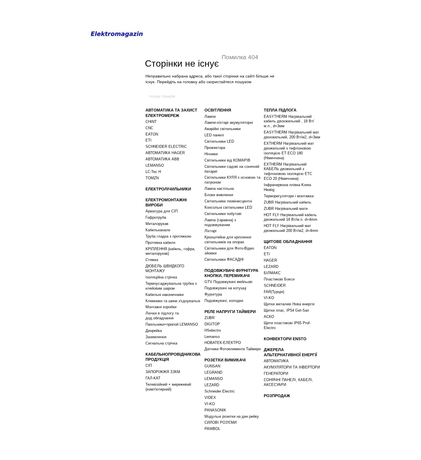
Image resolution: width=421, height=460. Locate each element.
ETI (148, 140)
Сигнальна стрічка (161, 343)
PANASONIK (215, 410)
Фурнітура (213, 294)
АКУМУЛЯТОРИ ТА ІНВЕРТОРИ (292, 367)
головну (190, 81)
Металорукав (156, 224)
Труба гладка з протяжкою (168, 236)
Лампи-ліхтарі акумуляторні (228, 122)
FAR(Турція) (274, 292)
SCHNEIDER (275, 285)
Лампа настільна (219, 188)
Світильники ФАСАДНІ (224, 259)
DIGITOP (212, 324)
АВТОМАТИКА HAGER (165, 153)
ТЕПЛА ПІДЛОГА (280, 110)
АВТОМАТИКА (276, 361)
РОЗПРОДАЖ (277, 395)
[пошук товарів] (272, 96)
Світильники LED (219, 141)
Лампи (210, 116)
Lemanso (212, 336)
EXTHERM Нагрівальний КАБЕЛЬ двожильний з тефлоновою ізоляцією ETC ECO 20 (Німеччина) (288, 171)
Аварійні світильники (222, 129)
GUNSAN (212, 366)
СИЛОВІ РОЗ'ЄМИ (220, 422)
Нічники (211, 154)
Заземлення (155, 337)
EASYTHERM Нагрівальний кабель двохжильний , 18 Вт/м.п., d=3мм (289, 121)
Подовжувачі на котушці (225, 288)
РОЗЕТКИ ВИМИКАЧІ (225, 360)
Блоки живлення (218, 195)
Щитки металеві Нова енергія (289, 304)
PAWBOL (212, 429)
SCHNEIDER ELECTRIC (166, 146)
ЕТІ (267, 254)
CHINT (151, 122)
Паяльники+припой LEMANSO (171, 324)
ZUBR (209, 318)
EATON (151, 134)
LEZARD (211, 385)
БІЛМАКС (272, 273)
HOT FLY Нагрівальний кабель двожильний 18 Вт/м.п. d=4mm (290, 217)
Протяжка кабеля (160, 242)
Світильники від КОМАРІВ (227, 160)
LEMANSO (154, 165)
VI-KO (209, 404)
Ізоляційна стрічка (161, 277)
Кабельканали (157, 230)
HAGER (270, 260)
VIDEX (210, 397)
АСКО (269, 316)
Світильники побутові (222, 214)
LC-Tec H (153, 172)
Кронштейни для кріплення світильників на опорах (227, 239)
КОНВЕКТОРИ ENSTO (285, 338)
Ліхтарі (210, 231)
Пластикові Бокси (279, 279)
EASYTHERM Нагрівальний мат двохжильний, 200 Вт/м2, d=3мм (292, 134)
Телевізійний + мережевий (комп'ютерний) (168, 386)
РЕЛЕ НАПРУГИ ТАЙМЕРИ (230, 311)
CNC (149, 128)
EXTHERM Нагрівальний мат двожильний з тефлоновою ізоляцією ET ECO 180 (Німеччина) (289, 150)
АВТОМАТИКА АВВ (162, 159)
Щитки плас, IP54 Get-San (286, 310)
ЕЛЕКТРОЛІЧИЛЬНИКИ (168, 189)
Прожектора (214, 148)
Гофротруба (155, 217)
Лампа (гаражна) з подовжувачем (220, 222)
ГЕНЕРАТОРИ (276, 373)
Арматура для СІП (161, 211)
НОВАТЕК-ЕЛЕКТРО (222, 342)
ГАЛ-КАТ (152, 378)
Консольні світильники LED (228, 207)
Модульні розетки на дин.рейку (231, 416)
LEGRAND (213, 372)
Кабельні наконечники (164, 294)
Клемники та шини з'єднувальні (172, 301)
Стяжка (151, 260)
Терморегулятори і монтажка (289, 196)
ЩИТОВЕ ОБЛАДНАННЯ (288, 241)
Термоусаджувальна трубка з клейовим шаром (171, 285)
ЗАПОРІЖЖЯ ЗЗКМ (162, 372)
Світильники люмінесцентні (228, 201)
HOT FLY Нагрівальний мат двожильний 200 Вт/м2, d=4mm (291, 228)
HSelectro (212, 330)
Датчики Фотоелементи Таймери (232, 349)
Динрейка (153, 330)
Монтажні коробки (160, 307)
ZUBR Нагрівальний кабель (287, 202)
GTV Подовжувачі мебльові (228, 282)
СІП (148, 365)
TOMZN (152, 178)
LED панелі (214, 135)
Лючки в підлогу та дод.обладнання (162, 315)
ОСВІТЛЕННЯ (217, 110)
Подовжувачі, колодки (223, 300)
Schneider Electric (219, 391)
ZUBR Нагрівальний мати (286, 208)
